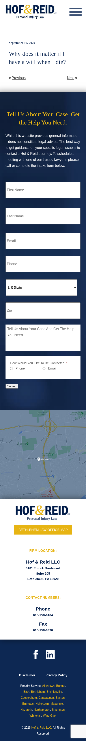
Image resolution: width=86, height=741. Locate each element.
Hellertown (42, 703)
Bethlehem (38, 691)
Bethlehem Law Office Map (43, 530)
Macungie (56, 703)
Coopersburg (29, 697)
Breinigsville (54, 691)
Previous (19, 78)
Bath (26, 691)
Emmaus (28, 703)
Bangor (60, 685)
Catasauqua (46, 697)
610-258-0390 (43, 630)
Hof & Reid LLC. (41, 727)
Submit (11, 386)
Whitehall (35, 715)
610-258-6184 (43, 615)
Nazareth (26, 709)
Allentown (48, 685)
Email (52, 368)
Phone (20, 368)
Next (70, 78)
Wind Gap (49, 715)
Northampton (42, 709)
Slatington (58, 709)
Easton (60, 697)
